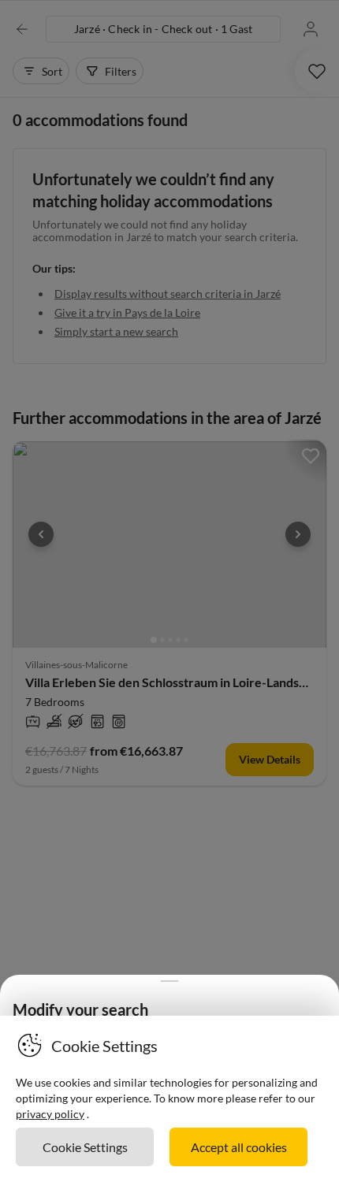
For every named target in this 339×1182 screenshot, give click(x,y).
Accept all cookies (239, 1146)
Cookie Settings (85, 1146)
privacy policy (50, 1114)
